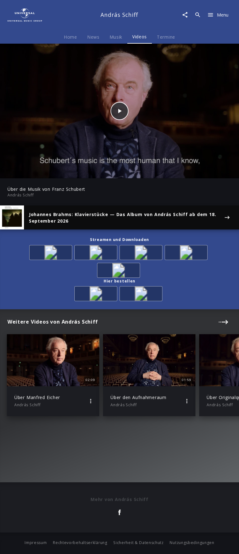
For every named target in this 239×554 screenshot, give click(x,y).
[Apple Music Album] (51, 253)
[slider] (95, 170)
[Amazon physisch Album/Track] (97, 294)
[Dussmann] (142, 294)
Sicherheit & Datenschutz (138, 542)
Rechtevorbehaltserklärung (80, 542)
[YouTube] (119, 271)
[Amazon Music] (97, 253)
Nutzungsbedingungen (192, 542)
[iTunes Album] (187, 253)
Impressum (36, 542)
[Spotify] (142, 253)
